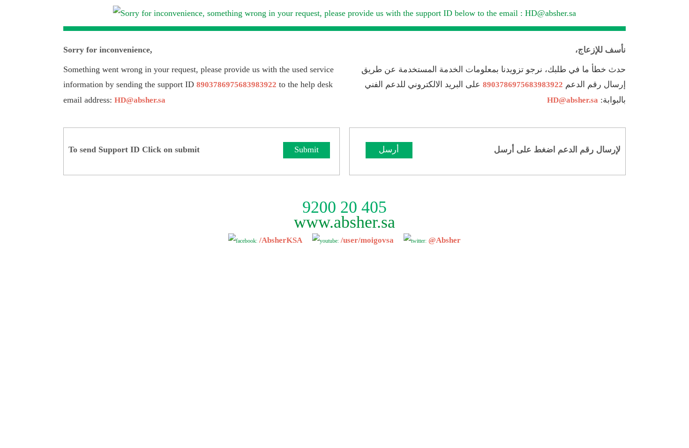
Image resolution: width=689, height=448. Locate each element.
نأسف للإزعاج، (600, 49)
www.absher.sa (344, 222)
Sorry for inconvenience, (107, 49)
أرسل (389, 149)
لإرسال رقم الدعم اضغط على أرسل (557, 149)
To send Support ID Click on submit (134, 149)
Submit (306, 149)
